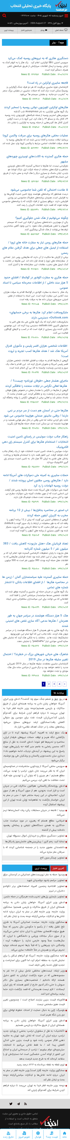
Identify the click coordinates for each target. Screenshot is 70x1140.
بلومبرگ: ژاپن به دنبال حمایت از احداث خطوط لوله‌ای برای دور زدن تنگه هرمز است (34, 1012)
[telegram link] (18, 1104)
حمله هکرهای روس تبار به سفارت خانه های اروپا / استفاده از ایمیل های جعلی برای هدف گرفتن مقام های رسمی (35, 247)
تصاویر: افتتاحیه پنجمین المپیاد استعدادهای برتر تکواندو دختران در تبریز (34, 888)
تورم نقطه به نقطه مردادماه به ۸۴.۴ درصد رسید (41, 1065)
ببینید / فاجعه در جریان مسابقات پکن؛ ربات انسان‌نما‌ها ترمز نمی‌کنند (34, 812)
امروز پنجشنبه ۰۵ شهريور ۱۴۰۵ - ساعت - (41, 15)
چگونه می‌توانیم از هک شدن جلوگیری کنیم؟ (41, 218)
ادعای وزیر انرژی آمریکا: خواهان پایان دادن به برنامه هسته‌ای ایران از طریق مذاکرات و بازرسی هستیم (34, 1023)
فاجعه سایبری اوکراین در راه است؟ (47, 83)
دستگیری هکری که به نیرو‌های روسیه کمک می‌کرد (38, 58)
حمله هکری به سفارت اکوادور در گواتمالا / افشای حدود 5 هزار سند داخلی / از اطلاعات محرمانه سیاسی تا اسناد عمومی (35, 282)
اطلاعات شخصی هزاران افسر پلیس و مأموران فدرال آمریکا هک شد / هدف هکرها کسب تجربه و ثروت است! (36, 351)
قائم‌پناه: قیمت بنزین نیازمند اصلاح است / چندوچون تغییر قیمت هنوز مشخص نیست (34, 1002)
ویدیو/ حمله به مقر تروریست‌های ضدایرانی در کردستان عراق (34, 875)
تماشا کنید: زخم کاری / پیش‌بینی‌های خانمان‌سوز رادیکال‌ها (35, 842)
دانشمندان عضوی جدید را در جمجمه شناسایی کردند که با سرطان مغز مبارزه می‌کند (34, 849)
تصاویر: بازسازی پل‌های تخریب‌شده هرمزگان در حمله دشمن (34, 897)
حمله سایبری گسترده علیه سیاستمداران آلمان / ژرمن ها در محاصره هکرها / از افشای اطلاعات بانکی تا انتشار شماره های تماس (35, 582)
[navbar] (66, 16)
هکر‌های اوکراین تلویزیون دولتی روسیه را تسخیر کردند (36, 107)
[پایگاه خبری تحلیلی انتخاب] (61, 6)
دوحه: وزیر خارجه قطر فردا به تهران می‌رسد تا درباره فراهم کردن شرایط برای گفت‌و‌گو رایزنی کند (34, 1087)
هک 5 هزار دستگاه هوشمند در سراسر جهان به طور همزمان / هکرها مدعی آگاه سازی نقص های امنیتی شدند (37, 620)
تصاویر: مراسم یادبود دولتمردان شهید (46, 880)
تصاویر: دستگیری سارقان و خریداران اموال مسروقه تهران (36, 836)
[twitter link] (11, 1104)
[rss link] (25, 1104)
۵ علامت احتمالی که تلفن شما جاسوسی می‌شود (39, 190)
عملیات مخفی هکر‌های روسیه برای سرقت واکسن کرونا (35, 135)
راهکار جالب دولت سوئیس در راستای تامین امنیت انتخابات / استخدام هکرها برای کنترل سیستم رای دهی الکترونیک (35, 441)
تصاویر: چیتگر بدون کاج (52, 858)
